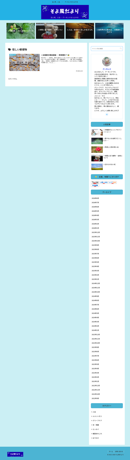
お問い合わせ (119, 451)
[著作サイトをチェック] (107, 114)
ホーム (111, 451)
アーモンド (107, 69)
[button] (121, 48)
